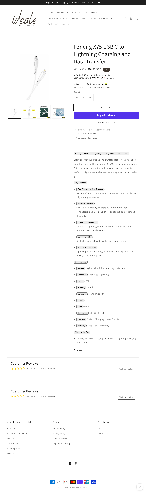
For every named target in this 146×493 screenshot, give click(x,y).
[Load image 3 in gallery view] (44, 112)
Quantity (77, 92)
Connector (82, 275)
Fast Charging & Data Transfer (90, 189)
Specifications (80, 262)
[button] (75, 12)
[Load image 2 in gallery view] (29, 112)
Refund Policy (58, 428)
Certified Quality (84, 237)
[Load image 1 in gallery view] (14, 112)
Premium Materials (85, 204)
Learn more (110, 78)
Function (81, 319)
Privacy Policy (58, 433)
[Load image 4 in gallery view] (58, 112)
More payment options (106, 122)
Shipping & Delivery (61, 443)
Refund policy (13, 448)
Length (80, 300)
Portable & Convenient (87, 247)
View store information (87, 138)
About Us (11, 428)
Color (80, 307)
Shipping (88, 87)
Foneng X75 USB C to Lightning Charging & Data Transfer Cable (101, 153)
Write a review (126, 369)
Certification (82, 313)
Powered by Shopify (81, 487)
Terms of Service (14, 443)
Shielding (81, 287)
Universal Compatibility (87, 222)
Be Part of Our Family (17, 433)
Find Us (10, 453)
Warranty (81, 326)
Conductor (82, 294)
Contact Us (103, 433)
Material (81, 268)
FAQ (99, 428)
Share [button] (79, 350)
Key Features (80, 183)
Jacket (80, 281)
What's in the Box (82, 332)
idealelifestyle (69, 487)
